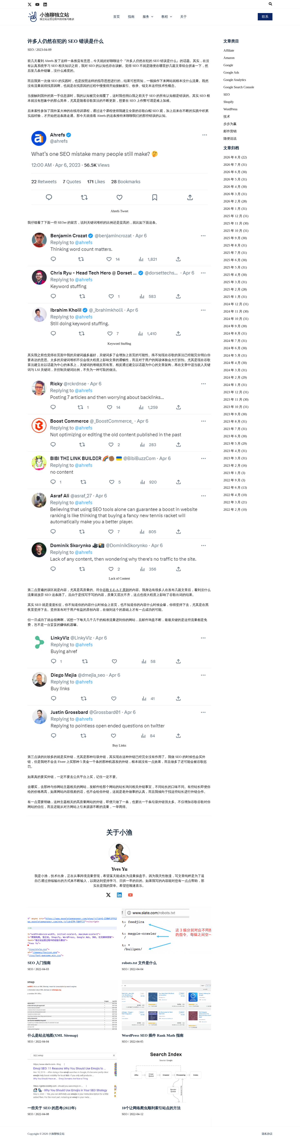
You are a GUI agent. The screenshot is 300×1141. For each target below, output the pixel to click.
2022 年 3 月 (232, 502)
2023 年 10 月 (232, 407)
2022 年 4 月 (232, 495)
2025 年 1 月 (232, 296)
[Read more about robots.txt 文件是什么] (166, 932)
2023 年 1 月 (232, 473)
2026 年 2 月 (232, 201)
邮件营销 (230, 131)
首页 (116, 16)
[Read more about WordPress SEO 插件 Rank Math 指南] (166, 1004)
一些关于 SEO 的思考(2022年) (52, 1108)
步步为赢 (230, 124)
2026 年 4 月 (232, 186)
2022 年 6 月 (232, 487)
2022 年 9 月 (232, 480)
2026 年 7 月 (232, 164)
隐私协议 (267, 1133)
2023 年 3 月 (232, 458)
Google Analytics (234, 80)
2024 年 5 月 (232, 355)
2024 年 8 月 (232, 333)
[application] (151, 17)
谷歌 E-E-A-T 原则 (116, 590)
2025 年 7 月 (232, 252)
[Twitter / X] (108, 894)
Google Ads (231, 72)
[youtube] (37, 4)
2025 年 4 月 (232, 274)
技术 (226, 116)
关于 (183, 16)
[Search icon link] (270, 4)
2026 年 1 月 (232, 208)
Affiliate (228, 50)
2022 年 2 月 (232, 509)
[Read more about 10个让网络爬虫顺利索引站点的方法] (166, 1077)
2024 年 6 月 (232, 348)
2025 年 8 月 (232, 245)
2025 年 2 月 (232, 289)
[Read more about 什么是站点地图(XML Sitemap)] (72, 1004)
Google (228, 65)
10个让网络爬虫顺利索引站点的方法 (151, 1108)
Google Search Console (238, 87)
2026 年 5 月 (232, 179)
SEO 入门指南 (39, 963)
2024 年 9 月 (232, 326)
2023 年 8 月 (232, 421)
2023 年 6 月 (232, 436)
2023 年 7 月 (232, 429)
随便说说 (230, 138)
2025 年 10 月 (232, 230)
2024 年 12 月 (232, 304)
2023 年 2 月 (232, 465)
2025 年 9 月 (232, 238)
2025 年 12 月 (232, 216)
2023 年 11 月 (232, 399)
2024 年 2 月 (232, 377)
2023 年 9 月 (232, 414)
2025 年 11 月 (232, 223)
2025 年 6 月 (232, 260)
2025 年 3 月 (232, 282)
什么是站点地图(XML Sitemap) (53, 1035)
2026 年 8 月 (232, 157)
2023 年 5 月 (232, 443)
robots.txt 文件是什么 (139, 963)
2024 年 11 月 (232, 311)
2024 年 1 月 (232, 385)
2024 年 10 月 (232, 318)
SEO (31, 49)
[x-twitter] (30, 4)
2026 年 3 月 (232, 194)
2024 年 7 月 (232, 340)
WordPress (230, 109)
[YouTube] (130, 894)
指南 (131, 16)
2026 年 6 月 (232, 172)
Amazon (228, 58)
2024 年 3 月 (232, 370)
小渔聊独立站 (54, 15)
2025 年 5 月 (232, 267)
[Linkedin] (119, 894)
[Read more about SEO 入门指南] (72, 932)
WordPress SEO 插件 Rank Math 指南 (152, 1035)
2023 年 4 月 (232, 451)
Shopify (228, 102)
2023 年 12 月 (232, 392)
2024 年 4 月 (232, 363)
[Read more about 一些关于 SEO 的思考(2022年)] (72, 1077)
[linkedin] (45, 4)
